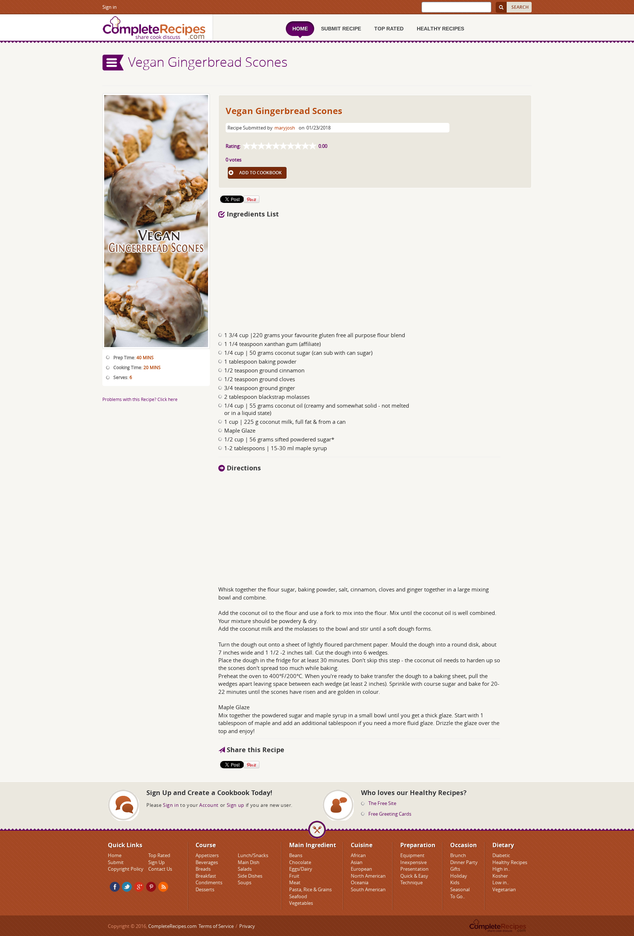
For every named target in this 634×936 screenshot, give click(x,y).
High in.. (501, 869)
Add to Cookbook (260, 173)
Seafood (298, 896)
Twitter (127, 887)
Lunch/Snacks (253, 855)
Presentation (414, 869)
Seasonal (460, 889)
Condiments (209, 882)
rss (163, 887)
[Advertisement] (375, 272)
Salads (245, 869)
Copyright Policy (125, 869)
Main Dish (248, 862)
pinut (151, 887)
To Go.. (457, 896)
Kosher (500, 876)
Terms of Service (216, 926)
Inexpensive (413, 862)
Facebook (115, 887)
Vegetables (301, 903)
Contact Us (160, 869)
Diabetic (501, 855)
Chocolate (300, 862)
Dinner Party (464, 862)
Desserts (205, 889)
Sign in (109, 7)
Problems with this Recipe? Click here (140, 399)
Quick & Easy (414, 876)
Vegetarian (504, 889)
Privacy (247, 926)
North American (368, 876)
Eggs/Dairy (300, 869)
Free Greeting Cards (389, 814)
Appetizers (207, 855)
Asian (356, 862)
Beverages (207, 862)
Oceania (359, 882)
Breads (203, 869)
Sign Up (156, 862)
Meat (294, 882)
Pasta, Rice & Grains (310, 889)
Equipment (412, 855)
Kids (454, 882)
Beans (295, 855)
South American (368, 889)
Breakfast (206, 876)
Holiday (458, 876)
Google (139, 887)
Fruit (294, 876)
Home (114, 855)
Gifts (455, 869)
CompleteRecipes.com (172, 926)
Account (209, 805)
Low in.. (500, 882)
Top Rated (159, 855)
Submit (116, 862)
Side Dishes (250, 876)
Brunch (458, 855)
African (358, 855)
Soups (244, 882)
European (361, 869)
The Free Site (382, 803)
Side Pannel (113, 62)
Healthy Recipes (509, 862)
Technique (411, 882)
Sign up (235, 805)
